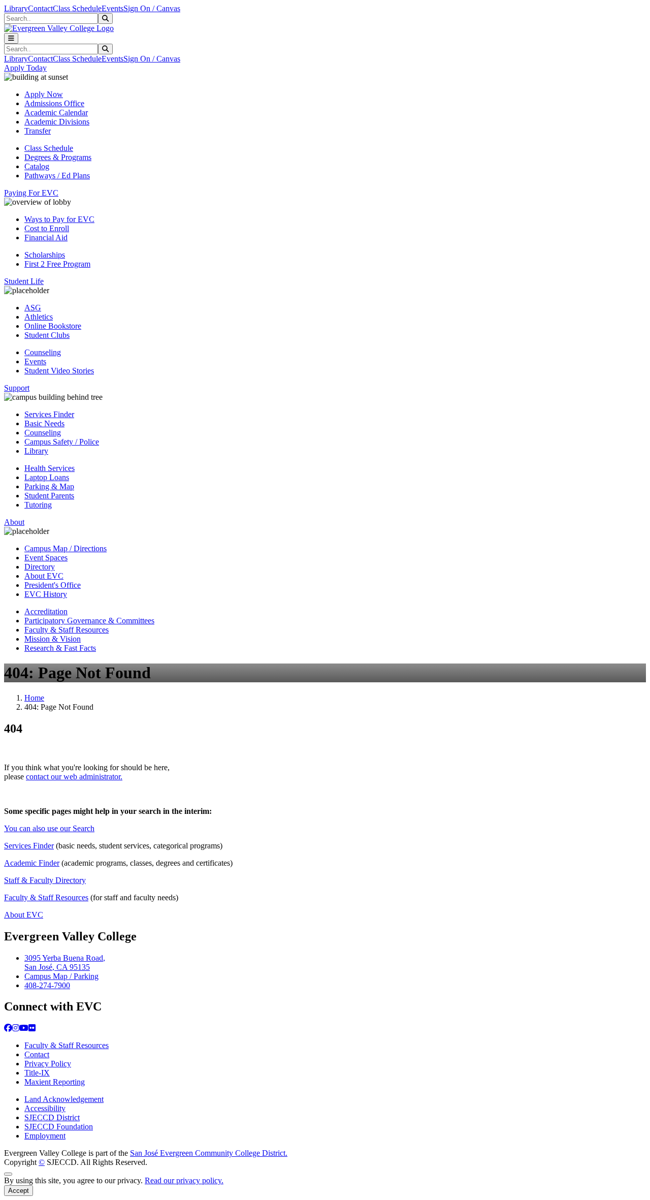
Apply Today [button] (25, 68)
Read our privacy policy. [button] (184, 1180)
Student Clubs (47, 335)
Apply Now (43, 94)
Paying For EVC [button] (31, 192)
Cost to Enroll (46, 228)
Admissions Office (54, 103)
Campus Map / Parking (61, 976)
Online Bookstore (52, 326)
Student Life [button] (24, 281)
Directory (39, 566)
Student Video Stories (59, 370)
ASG (32, 307)
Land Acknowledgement (64, 1099)
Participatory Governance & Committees (89, 620)
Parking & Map (49, 486)
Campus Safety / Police (61, 441)
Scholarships (44, 254)
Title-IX (37, 1072)
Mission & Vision (52, 639)
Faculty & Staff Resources (66, 629)
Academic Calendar (56, 112)
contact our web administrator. (74, 776)
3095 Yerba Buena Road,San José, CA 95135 (64, 962)
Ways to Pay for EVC (59, 219)
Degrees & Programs (57, 157)
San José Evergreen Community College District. (208, 1153)
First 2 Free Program (57, 264)
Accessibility (45, 1108)
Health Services (49, 468)
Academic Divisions (56, 121)
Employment (45, 1135)
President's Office (52, 585)
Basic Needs (44, 423)
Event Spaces (46, 557)
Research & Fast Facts (60, 648)
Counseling (42, 352)
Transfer (37, 131)
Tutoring (38, 504)
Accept (18, 1190)
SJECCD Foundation (58, 1126)
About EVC (43, 576)
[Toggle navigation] (11, 38)
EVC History (45, 594)
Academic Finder (31, 863)
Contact (40, 8)
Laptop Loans (46, 477)
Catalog (36, 166)
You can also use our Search (49, 828)
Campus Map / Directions (65, 548)
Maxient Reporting (54, 1082)
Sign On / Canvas (151, 8)
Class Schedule (77, 8)
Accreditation (46, 611)
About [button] (14, 522)
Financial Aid (46, 237)
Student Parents (49, 495)
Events (112, 8)
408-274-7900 (47, 985)
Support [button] (16, 388)
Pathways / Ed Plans (57, 175)
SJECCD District (52, 1117)
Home (34, 697)
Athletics (38, 316)
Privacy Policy (47, 1063)
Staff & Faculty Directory (45, 880)
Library (16, 8)
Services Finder (49, 414)
